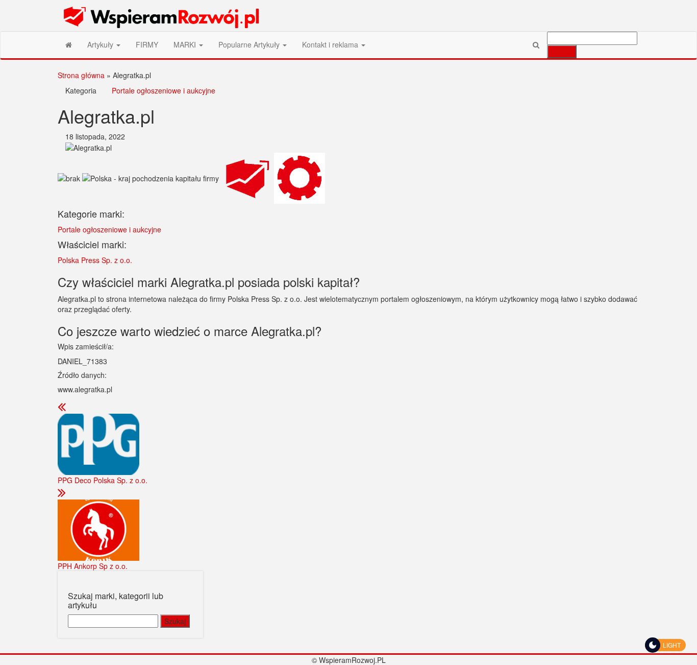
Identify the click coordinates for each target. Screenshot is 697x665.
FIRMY (147, 44)
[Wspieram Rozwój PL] (69, 44)
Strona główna (81, 75)
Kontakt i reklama (331, 44)
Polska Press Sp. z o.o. (95, 260)
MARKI (185, 44)
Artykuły (101, 44)
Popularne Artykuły (250, 44)
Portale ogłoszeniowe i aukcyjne (163, 90)
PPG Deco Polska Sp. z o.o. (102, 480)
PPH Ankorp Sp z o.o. (93, 566)
